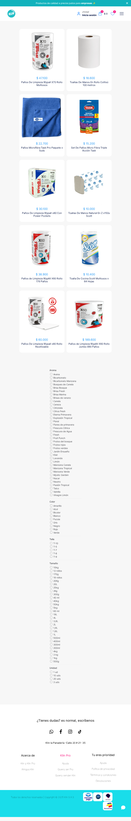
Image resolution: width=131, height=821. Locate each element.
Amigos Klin (28, 769)
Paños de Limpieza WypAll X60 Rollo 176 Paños (41, 280)
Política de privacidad (103, 768)
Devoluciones (103, 780)
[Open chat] (123, 807)
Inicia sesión (89, 15)
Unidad (53, 668)
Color (52, 501)
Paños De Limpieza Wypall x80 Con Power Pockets (42, 214)
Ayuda (65, 763)
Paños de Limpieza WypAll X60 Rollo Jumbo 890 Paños (89, 345)
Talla (52, 539)
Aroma (53, 370)
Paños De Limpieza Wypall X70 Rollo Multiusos (41, 84)
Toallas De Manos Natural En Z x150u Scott (89, 214)
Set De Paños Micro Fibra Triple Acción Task (89, 149)
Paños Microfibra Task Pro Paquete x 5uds (42, 149)
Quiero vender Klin (65, 775)
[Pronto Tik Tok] (79, 732)
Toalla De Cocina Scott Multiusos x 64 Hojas (89, 280)
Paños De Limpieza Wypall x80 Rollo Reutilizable (41, 345)
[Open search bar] (38, 13)
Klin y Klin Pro (28, 763)
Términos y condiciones (103, 774)
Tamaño (54, 563)
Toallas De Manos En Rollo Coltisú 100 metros (89, 84)
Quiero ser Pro (65, 769)
